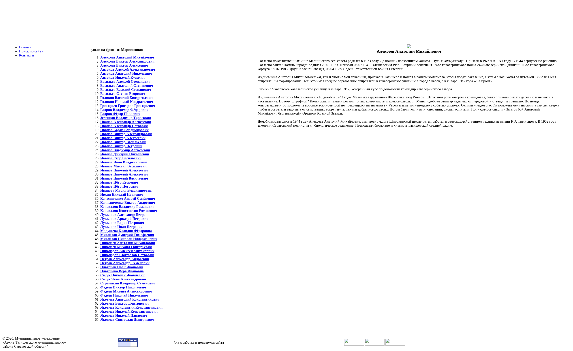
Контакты (26, 55)
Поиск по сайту (31, 51)
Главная (25, 47)
